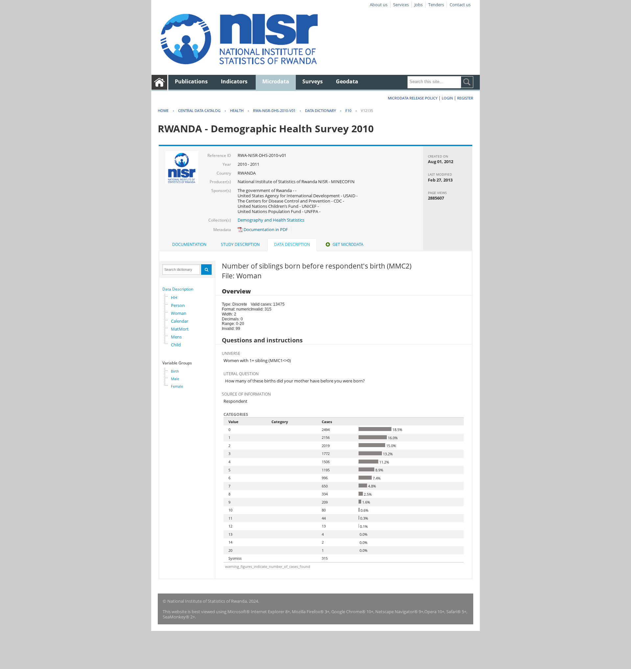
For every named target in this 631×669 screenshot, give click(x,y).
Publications (191, 81)
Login (447, 98)
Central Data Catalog (199, 110)
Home (163, 110)
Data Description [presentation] (292, 244)
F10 (348, 110)
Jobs (418, 5)
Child (176, 345)
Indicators (234, 81)
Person (178, 305)
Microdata (275, 81)
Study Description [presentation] (240, 244)
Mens (176, 337)
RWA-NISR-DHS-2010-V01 (274, 110)
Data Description (177, 289)
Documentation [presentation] (189, 244)
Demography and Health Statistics (271, 220)
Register (465, 98)
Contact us (460, 5)
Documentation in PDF (265, 229)
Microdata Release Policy (412, 98)
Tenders (436, 5)
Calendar (179, 321)
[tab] (189, 244)
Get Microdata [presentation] (348, 244)
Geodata (347, 81)
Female (177, 386)
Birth (175, 371)
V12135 (367, 110)
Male (175, 378)
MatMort (180, 329)
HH (174, 297)
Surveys (312, 81)
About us (378, 5)
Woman (178, 313)
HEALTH (237, 110)
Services (401, 5)
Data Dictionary (320, 110)
